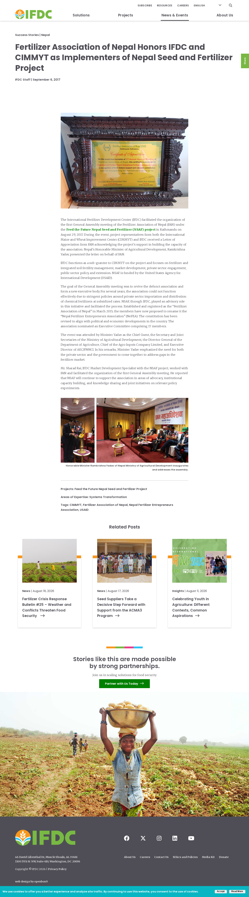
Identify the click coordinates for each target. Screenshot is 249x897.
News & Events (175, 15)
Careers (183, 5)
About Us (225, 15)
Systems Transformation (108, 497)
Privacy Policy (57, 869)
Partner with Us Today (121, 684)
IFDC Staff (22, 80)
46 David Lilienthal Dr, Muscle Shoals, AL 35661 (46, 857)
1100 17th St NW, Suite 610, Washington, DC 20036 (47, 861)
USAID (84, 510)
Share (244, 60)
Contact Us (161, 857)
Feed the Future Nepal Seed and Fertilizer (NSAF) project (110, 229)
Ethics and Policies (185, 857)
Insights (178, 591)
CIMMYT (75, 505)
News (26, 591)
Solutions (81, 15)
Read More (237, 891)
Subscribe (145, 5)
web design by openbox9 (31, 881)
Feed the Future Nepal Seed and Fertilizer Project (111, 489)
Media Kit (208, 857)
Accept (221, 891)
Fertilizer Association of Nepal (105, 505)
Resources (164, 5)
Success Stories (27, 35)
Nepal (45, 35)
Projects (125, 15)
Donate (224, 857)
